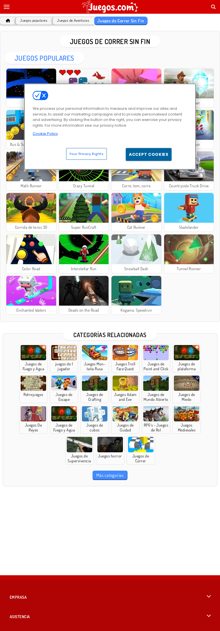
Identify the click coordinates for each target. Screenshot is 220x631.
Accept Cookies (148, 154)
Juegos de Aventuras (73, 20)
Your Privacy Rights (86, 153)
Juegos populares (33, 20)
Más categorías (110, 475)
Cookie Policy (45, 133)
